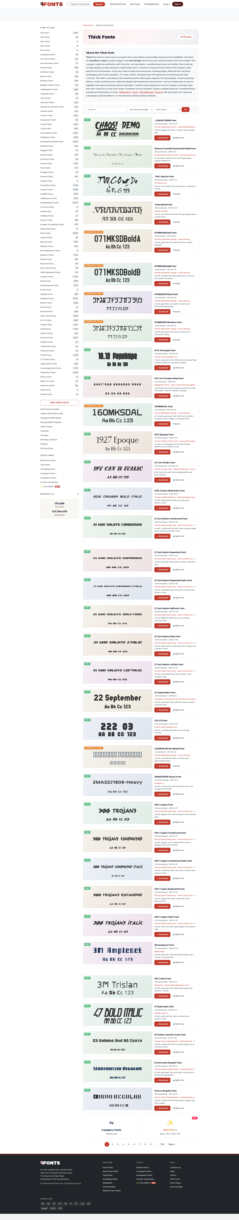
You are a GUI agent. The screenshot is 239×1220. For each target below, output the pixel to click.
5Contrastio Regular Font (168, 1062)
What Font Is (142, 1167)
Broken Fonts (46, 80)
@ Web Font (178, 138)
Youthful (44, 431)
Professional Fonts (49, 285)
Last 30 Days (176, 1187)
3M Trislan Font (162, 978)
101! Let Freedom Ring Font (169, 378)
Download (163, 138)
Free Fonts (88, 25)
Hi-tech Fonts (47, 207)
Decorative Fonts (48, 133)
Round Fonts (46, 311)
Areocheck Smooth (49, 409)
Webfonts (107, 1183)
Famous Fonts (47, 159)
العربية (44, 1208)
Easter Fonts (46, 155)
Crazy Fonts (46, 124)
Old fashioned (146, 92)
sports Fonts (46, 333)
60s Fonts (45, 41)
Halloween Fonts (48, 198)
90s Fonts (45, 50)
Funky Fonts (46, 181)
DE (48, 1204)
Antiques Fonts (47, 54)
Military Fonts (46, 246)
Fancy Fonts (46, 163)
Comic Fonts (46, 115)
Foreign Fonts (47, 172)
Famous (158, 92)
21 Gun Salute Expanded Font (170, 552)
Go (185, 109)
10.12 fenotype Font (165, 350)
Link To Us (175, 1179)
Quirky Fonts (46, 294)
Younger (44, 435)
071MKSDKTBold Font (166, 294)
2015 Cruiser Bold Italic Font (169, 490)
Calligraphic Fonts (49, 89)
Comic (135, 92)
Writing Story (46, 448)
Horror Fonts (46, 220)
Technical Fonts (48, 346)
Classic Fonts (46, 111)
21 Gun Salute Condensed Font (170, 518)
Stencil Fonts (46, 337)
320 (162, 1144)
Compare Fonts (47, 473)
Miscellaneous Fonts (50, 250)
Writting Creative (48, 439)
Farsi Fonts (45, 168)
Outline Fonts (47, 276)
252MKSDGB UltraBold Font (169, 748)
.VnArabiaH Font (163, 204)
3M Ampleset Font (164, 945)
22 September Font (164, 692)
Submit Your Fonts (112, 1190)
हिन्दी (60, 1208)
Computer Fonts (48, 120)
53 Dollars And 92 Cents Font (170, 1034)
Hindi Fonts (45, 211)
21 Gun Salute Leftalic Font (168, 664)
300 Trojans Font (163, 804)
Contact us (175, 1167)
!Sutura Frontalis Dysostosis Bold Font (175, 148)
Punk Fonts (45, 290)
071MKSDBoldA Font (165, 232)
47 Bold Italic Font (164, 1006)
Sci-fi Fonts (46, 320)
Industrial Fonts (48, 229)
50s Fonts (45, 37)
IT (71, 1204)
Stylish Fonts (46, 342)
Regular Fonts (47, 298)
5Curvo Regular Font (165, 1091)
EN (43, 1204)
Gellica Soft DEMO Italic (51, 413)
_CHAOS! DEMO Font (165, 120)
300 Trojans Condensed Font (170, 833)
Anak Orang (46, 426)
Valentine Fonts (48, 372)
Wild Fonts (45, 390)
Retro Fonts (46, 303)
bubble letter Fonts (50, 85)
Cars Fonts (45, 98)
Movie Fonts (46, 259)
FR (65, 1204)
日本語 (53, 1208)
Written (44, 444)
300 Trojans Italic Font (166, 917)
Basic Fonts (46, 76)
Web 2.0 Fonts (47, 381)
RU (88, 1204)
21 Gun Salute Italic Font (167, 636)
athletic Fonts (47, 72)
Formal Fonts (46, 176)
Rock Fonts (45, 307)
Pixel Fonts (45, 281)
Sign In (177, 4)
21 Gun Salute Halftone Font (169, 608)
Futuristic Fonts (48, 185)
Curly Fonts (45, 128)
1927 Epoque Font (164, 434)
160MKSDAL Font (163, 406)
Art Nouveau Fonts (49, 63)
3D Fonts (44, 33)
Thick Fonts (46, 355)
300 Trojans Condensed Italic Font (173, 861)
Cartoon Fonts (47, 102)
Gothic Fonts (46, 189)
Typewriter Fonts (48, 364)
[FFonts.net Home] (51, 4)
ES (54, 1204)
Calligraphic (125, 92)
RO (60, 1204)
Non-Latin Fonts (48, 268)
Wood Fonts (46, 394)
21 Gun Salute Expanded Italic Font (173, 580)
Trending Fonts (151, 4)
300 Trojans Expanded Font (169, 889)
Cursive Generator (49, 482)
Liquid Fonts (46, 237)
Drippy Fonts (46, 150)
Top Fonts (135, 4)
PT (76, 1204)
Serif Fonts (45, 329)
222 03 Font (160, 720)
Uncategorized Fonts (50, 368)
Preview (176, 194)
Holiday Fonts (47, 216)
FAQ (172, 1171)
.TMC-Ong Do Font (164, 176)
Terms (173, 1175)
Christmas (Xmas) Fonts (52, 107)
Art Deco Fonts (47, 59)
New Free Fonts (118, 4)
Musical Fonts (47, 263)
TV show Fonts (47, 359)
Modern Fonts (47, 255)
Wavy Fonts (46, 377)
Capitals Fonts (47, 94)
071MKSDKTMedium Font (168, 322)
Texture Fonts (47, 350)
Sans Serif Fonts (48, 316)
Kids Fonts (45, 233)
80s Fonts (45, 46)
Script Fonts (46, 324)
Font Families (109, 1187)
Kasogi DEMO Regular (51, 422)
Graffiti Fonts (46, 194)
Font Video (175, 1183)
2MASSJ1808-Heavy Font (167, 776)
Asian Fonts (46, 67)
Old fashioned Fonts (50, 272)
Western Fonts (47, 385)
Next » (172, 1144)
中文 (82, 1204)
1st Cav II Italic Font (164, 462)
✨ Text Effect (49, 486)
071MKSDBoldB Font (165, 266)
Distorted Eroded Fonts (51, 141)
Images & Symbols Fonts (52, 224)
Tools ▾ (166, 4)
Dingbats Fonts (47, 137)
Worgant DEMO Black (50, 418)
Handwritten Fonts (49, 202)
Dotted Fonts (46, 146)
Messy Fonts (46, 242)
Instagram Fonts (48, 478)
